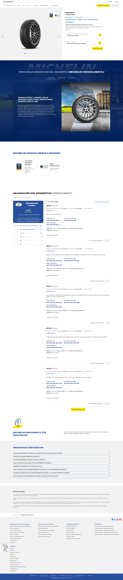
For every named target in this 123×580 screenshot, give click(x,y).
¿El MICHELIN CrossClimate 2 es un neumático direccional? (27, 466)
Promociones (55, 5)
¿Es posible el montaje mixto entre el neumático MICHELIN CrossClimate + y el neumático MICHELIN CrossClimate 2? (41, 472)
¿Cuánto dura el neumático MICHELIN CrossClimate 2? (26, 456)
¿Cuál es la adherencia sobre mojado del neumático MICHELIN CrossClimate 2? (32, 463)
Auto (19, 515)
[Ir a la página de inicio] (8, 2)
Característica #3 (71, 77)
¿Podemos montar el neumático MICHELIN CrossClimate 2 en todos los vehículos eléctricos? (35, 476)
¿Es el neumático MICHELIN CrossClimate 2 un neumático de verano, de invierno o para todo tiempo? (37, 453)
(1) (31, 109)
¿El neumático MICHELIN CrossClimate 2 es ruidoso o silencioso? (29, 459)
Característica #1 (51, 77)
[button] (74, 17)
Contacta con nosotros (33, 221)
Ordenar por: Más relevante (101, 201)
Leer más (68, 29)
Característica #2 (61, 77)
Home (15, 515)
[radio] (28, 226)
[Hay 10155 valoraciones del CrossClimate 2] (18, 214)
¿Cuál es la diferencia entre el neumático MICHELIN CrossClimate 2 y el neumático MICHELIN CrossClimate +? (40, 469)
